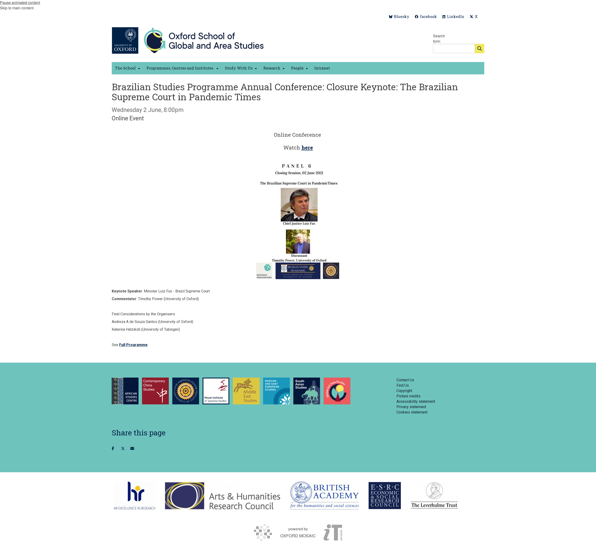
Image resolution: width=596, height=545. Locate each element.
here (307, 147)
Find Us (402, 385)
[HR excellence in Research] (134, 496)
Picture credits (408, 396)
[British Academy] (324, 496)
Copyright (404, 391)
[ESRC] (384, 496)
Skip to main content (17, 7)
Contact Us (405, 380)
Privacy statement (411, 407)
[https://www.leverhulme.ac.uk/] (434, 496)
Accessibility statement (415, 401)
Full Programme (133, 345)
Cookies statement (411, 412)
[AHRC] (222, 496)
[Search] (479, 48)
